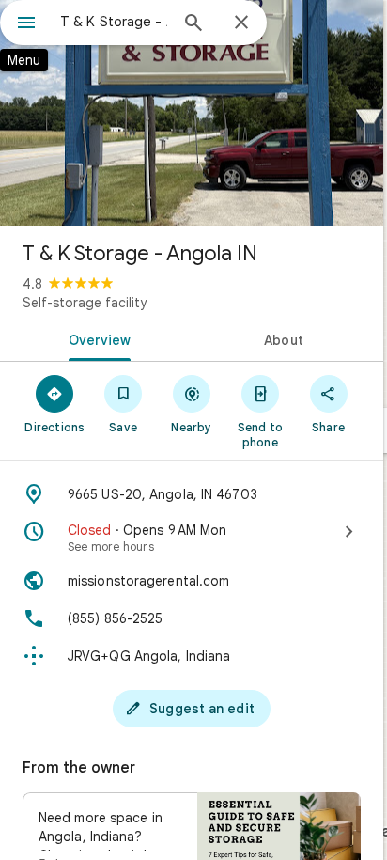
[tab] (96, 338)
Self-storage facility (85, 302)
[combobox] (113, 21)
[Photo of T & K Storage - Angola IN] (191, 113)
